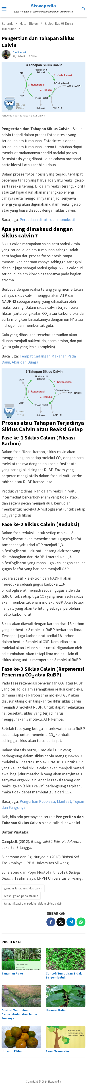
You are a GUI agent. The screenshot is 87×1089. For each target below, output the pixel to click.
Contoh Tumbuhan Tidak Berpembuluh (64, 975)
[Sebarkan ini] (50, 921)
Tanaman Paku (12, 973)
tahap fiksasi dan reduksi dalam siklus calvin (33, 903)
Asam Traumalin (57, 1051)
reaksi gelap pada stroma (21, 896)
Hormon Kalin (56, 1010)
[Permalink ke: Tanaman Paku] (21, 959)
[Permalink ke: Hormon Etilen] (21, 1037)
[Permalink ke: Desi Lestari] (6, 53)
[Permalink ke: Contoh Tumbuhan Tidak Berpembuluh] (65, 959)
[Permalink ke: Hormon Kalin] (65, 996)
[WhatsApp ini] (81, 921)
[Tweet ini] (60, 921)
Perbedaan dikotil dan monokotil (47, 219)
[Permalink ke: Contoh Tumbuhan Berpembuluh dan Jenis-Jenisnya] (21, 996)
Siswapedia (43, 5)
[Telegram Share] (70, 921)
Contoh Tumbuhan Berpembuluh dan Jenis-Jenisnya (19, 1014)
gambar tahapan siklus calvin (23, 888)
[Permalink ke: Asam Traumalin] (65, 1037)
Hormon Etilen (12, 1051)
